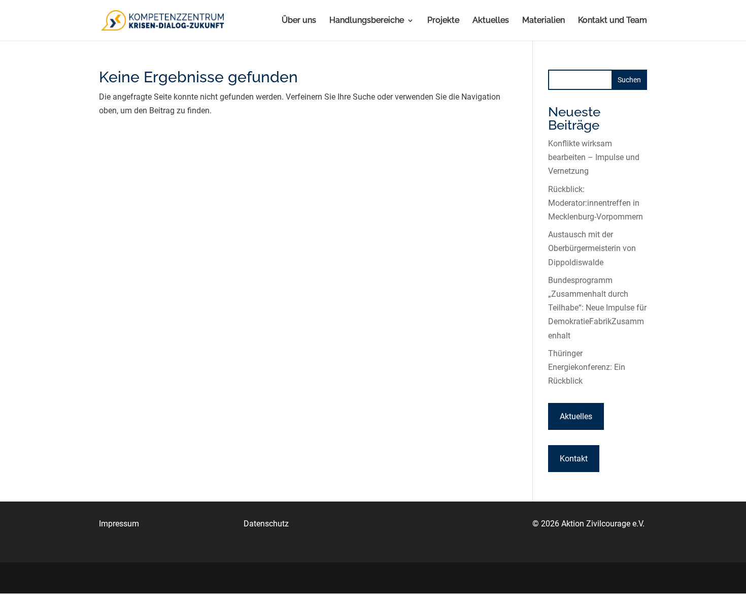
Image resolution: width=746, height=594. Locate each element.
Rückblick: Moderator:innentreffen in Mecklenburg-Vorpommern (595, 203)
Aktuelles (490, 21)
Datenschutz (266, 523)
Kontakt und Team (612, 21)
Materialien (543, 21)
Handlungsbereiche (366, 21)
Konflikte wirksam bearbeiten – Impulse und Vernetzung (593, 157)
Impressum (119, 523)
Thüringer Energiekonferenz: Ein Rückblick (586, 367)
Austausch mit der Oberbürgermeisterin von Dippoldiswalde (592, 248)
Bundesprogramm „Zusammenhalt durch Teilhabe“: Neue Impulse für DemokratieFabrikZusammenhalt (597, 307)
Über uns (299, 21)
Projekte (443, 21)
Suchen (629, 80)
